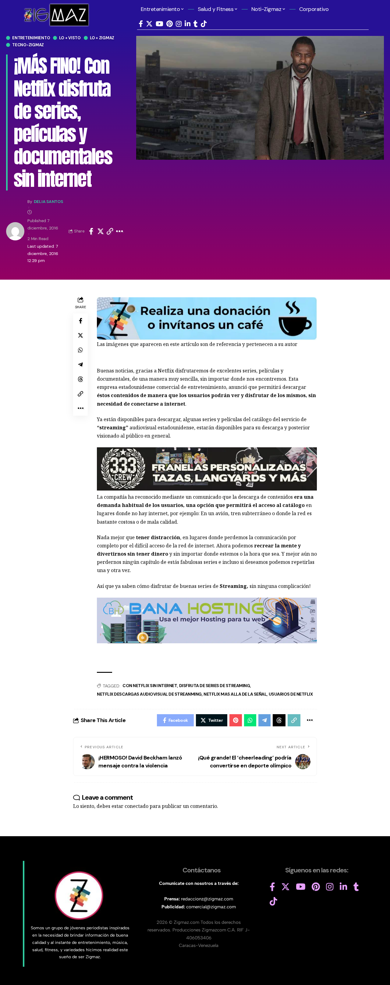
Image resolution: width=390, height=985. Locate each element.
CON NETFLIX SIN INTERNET (149, 685)
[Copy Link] (110, 231)
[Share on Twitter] (100, 231)
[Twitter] (149, 24)
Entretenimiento (31, 38)
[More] (119, 231)
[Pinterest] (169, 24)
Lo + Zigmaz (102, 38)
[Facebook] (140, 24)
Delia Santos (48, 201)
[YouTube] (159, 24)
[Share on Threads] (80, 379)
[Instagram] (178, 24)
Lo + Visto (70, 38)
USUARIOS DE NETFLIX (291, 694)
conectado (136, 806)
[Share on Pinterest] (235, 720)
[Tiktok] (203, 24)
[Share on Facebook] (91, 231)
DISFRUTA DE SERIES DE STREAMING (214, 685)
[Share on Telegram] (80, 364)
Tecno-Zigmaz (28, 45)
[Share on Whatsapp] (80, 350)
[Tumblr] (195, 24)
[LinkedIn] (187, 24)
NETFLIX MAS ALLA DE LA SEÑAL (235, 694)
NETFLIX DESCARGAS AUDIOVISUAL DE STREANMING (149, 694)
